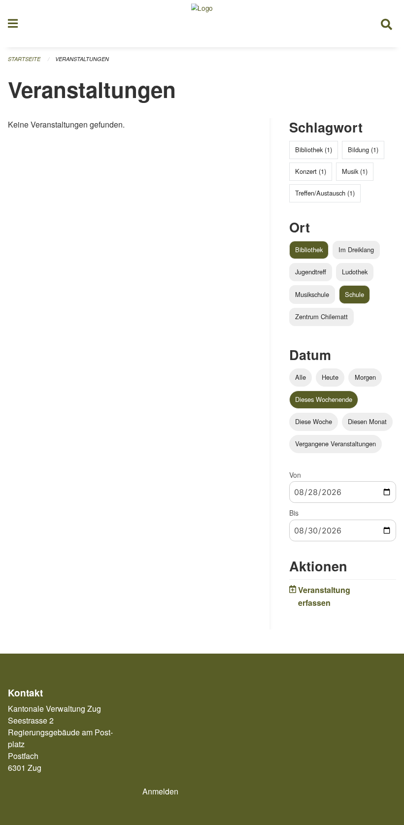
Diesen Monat (367, 421)
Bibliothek (309, 249)
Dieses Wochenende (323, 399)
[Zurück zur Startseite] (202, 23)
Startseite (24, 59)
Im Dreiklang (356, 249)
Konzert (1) (310, 171)
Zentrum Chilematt (321, 316)
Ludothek (355, 271)
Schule (354, 294)
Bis (294, 513)
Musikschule (312, 294)
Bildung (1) (363, 149)
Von (295, 475)
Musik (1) (355, 171)
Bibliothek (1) (313, 149)
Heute (330, 377)
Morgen (365, 377)
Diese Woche (313, 421)
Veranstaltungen (82, 59)
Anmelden (160, 791)
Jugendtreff (310, 271)
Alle (300, 377)
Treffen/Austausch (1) (325, 193)
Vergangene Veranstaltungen (335, 443)
